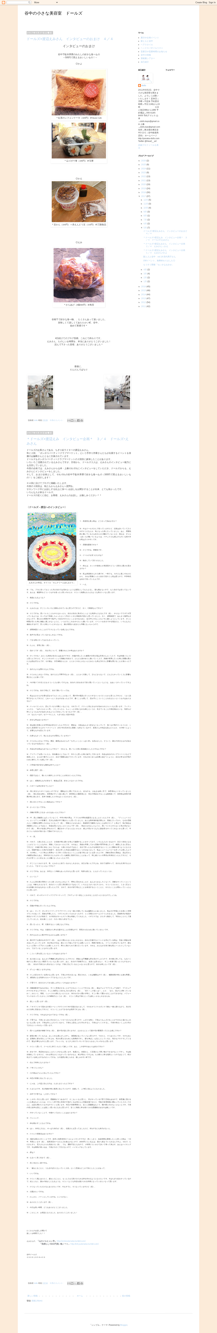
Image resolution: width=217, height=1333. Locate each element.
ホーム (80, 1296)
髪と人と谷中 (147, 41)
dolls (144, 85)
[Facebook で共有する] (78, 420)
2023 (143, 172)
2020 (143, 184)
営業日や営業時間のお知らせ (154, 51)
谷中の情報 (146, 55)
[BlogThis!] (72, 420)
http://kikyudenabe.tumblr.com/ (84, 1244)
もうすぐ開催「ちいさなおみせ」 (158, 264)
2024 (143, 168)
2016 (143, 286)
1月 (145, 281)
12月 (146, 200)
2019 (143, 188)
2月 (145, 277)
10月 (146, 208)
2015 (143, 290)
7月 (145, 220)
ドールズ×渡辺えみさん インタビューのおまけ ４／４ (70, 39)
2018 (143, 192)
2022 (143, 176)
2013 (143, 298)
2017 (143, 196)
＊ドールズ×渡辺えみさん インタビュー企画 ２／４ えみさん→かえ (165, 245)
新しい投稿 (32, 1296)
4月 (145, 269)
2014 (143, 294)
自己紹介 (145, 62)
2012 (143, 302)
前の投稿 (126, 1296)
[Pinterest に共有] (81, 420)
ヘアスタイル (147, 44)
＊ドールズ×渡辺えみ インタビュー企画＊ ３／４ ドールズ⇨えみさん (165, 238)
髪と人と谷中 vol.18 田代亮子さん (159, 257)
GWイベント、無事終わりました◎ (159, 260)
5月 (145, 227)
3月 (145, 273)
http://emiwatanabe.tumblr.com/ (72, 1241)
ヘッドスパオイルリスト (152, 48)
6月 (145, 223)
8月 (145, 215)
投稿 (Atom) (37, 1301)
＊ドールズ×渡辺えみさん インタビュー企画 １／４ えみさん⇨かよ (165, 251)
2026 (143, 160)
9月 (145, 212)
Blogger (123, 1325)
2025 (143, 164)
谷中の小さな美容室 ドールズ (54, 13)
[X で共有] (75, 420)
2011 (143, 306)
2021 (143, 180)
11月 (146, 204)
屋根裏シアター (148, 58)
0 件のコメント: (57, 420)
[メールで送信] (69, 420)
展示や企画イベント (150, 37)
